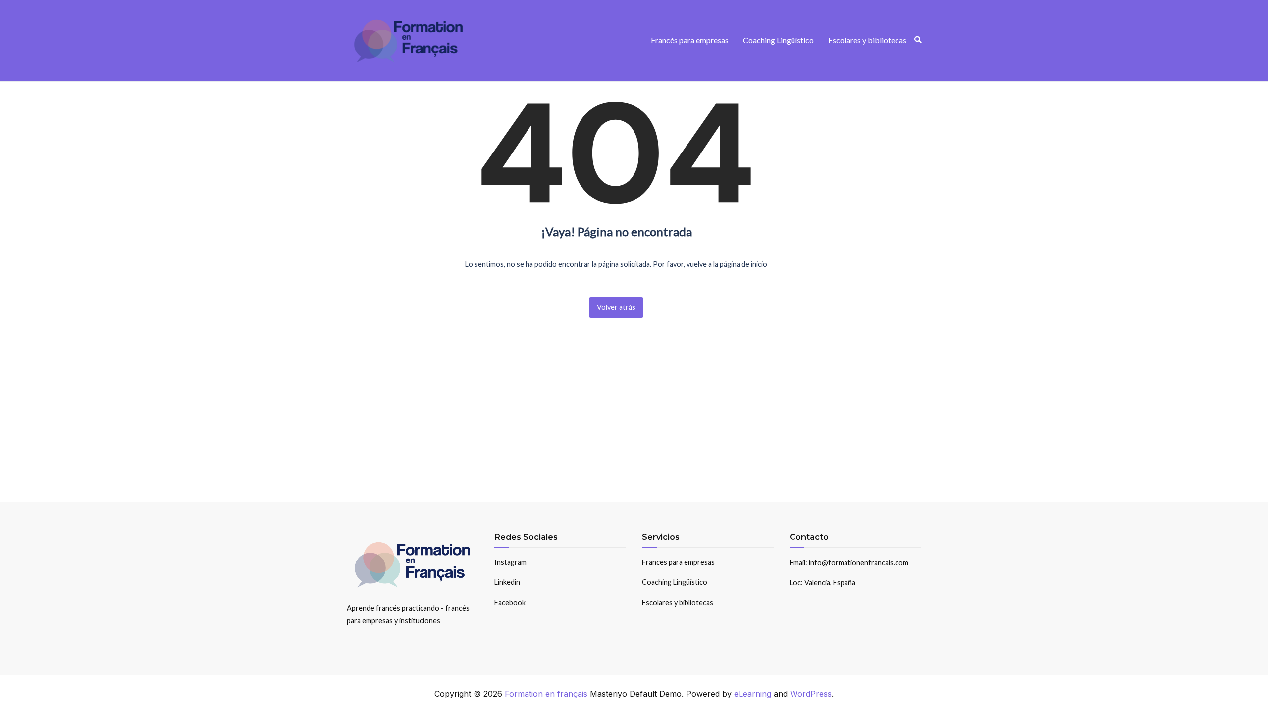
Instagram (510, 562)
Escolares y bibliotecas (867, 40)
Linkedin (507, 582)
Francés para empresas (690, 40)
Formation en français (546, 694)
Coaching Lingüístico (778, 40)
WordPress (811, 694)
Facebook (510, 602)
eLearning (752, 694)
